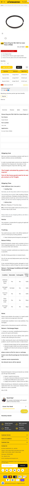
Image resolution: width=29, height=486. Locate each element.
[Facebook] (2, 470)
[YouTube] (18, 470)
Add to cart (6, 67)
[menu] (2, 2)
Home (2, 5)
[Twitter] (22, 470)
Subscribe (22, 465)
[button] (19, 67)
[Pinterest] (10, 470)
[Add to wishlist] (27, 67)
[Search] (23, 2)
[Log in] (25, 2)
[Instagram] (6, 470)
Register (4, 96)
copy (27, 46)
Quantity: (3, 61)
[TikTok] (14, 470)
